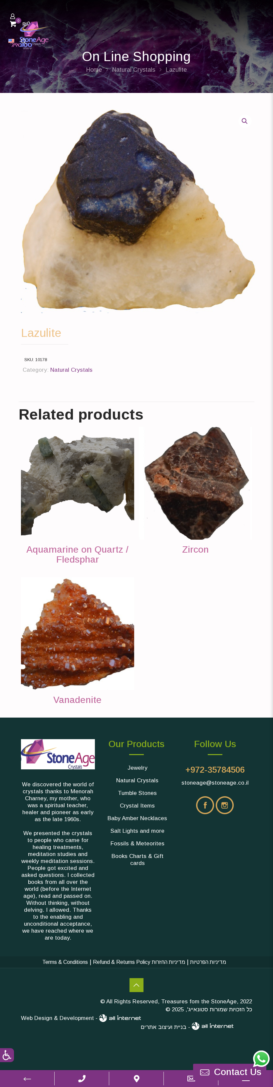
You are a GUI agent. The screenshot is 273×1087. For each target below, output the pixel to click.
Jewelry (137, 768)
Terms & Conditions (65, 962)
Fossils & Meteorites (137, 843)
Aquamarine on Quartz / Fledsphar (77, 554)
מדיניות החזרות (168, 962)
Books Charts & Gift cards (137, 859)
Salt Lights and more (137, 831)
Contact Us (136, 985)
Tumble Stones (137, 793)
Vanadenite (77, 700)
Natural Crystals (133, 69)
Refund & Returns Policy (121, 962)
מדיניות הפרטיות (208, 962)
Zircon (195, 549)
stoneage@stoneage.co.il (215, 783)
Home (94, 69)
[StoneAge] (29, 35)
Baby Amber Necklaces (137, 818)
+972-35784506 (215, 770)
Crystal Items (137, 806)
